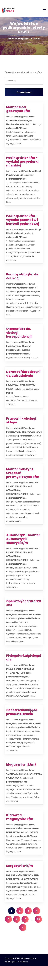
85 (38, 919)
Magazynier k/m (19, 866)
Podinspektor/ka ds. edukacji (22, 276)
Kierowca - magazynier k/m (19, 817)
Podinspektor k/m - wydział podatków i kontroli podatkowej (22, 220)
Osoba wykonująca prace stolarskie (21, 712)
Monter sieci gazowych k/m (18, 109)
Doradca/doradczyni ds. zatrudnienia (23, 374)
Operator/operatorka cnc (23, 603)
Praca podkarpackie (18, 38)
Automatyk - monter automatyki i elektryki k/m (23, 539)
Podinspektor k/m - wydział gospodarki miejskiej (22, 161)
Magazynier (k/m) (21, 764)
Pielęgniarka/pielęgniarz (23, 657)
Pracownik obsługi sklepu (21, 420)
